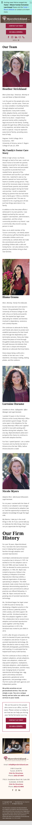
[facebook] (8, 37)
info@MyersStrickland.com (18, 765)
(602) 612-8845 (19, 787)
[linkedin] (16, 37)
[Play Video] (16, 746)
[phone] (23, 37)
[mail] (20, 37)
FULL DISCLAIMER (16, 818)
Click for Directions (16, 773)
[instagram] (12, 37)
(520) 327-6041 (19, 776)
